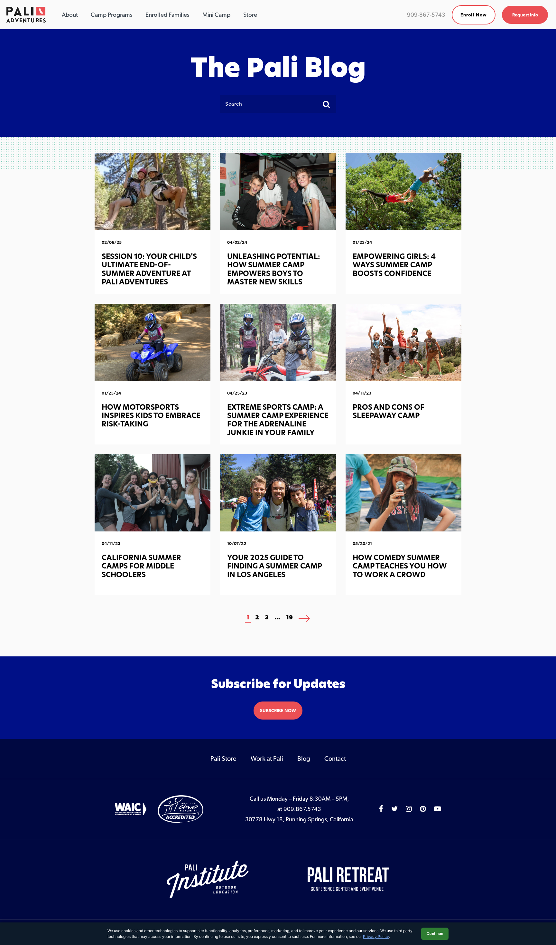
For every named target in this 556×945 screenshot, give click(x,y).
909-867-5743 (426, 14)
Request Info (525, 14)
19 (289, 617)
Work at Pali (267, 758)
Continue (434, 933)
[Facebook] (381, 809)
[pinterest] (423, 809)
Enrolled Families (167, 14)
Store (250, 14)
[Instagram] (409, 809)
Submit (328, 104)
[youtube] (437, 809)
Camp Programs (112, 14)
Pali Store (223, 758)
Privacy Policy (376, 936)
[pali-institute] (208, 879)
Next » (304, 619)
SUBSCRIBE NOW (278, 710)
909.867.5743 (302, 809)
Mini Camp (216, 14)
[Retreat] (349, 879)
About (70, 14)
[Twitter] (394, 809)
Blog (303, 758)
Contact (335, 758)
